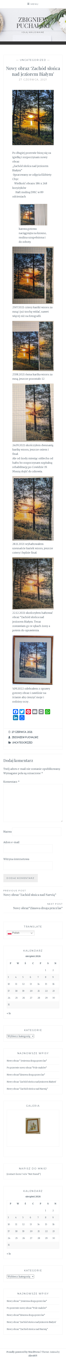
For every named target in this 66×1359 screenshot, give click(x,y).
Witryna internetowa (16, 859)
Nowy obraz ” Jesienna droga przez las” (27, 1060)
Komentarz (11, 781)
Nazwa (7, 831)
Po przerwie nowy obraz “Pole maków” (27, 1067)
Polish (15, 932)
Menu (35, 4)
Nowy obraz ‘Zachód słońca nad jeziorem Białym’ (31, 1081)
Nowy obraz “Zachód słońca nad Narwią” (29, 893)
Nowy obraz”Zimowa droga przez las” (38, 906)
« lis (9, 1013)
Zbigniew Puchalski (33, 22)
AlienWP (32, 1355)
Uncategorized (33, 60)
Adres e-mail (11, 842)
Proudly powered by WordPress (23, 1352)
